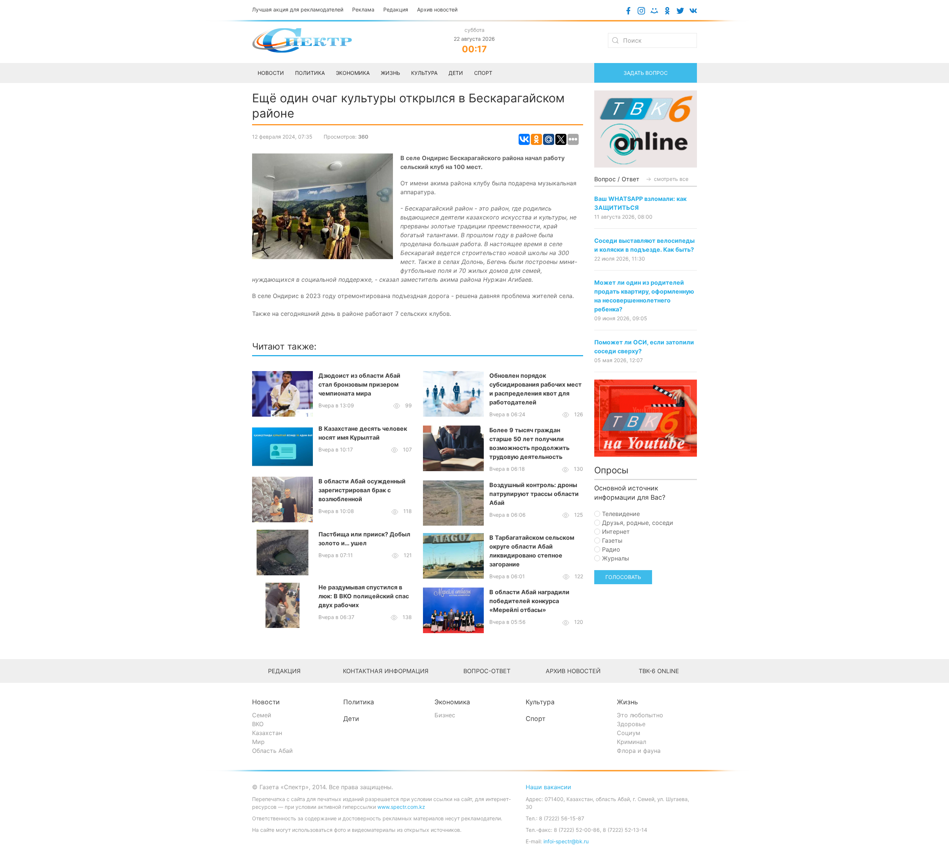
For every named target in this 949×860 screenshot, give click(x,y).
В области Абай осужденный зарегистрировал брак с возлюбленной (362, 490)
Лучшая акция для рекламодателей (297, 9)
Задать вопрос (646, 73)
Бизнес (444, 715)
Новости (266, 702)
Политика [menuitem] (310, 73)
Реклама (363, 9)
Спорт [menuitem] (483, 73)
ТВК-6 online (659, 671)
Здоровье (631, 724)
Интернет (615, 531)
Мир (258, 741)
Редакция (395, 9)
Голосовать (623, 577)
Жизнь (627, 702)
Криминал (631, 741)
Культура (540, 702)
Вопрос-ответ (486, 671)
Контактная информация (386, 671)
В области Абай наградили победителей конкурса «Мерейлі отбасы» (529, 600)
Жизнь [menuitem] (390, 73)
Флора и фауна (639, 750)
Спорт (535, 718)
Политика (358, 702)
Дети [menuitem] (456, 73)
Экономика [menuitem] (353, 73)
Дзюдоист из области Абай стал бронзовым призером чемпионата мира (359, 384)
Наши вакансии (548, 787)
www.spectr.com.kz (401, 807)
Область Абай (272, 750)
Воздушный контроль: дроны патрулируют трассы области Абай (534, 493)
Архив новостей (437, 9)
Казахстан (267, 733)
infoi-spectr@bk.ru (566, 841)
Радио (610, 549)
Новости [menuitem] (271, 73)
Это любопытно (640, 715)
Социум (628, 733)
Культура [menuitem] (424, 73)
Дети (351, 718)
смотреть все (670, 179)
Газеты (611, 540)
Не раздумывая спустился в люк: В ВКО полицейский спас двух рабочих (363, 596)
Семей (261, 715)
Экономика (452, 702)
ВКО (258, 724)
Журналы (614, 558)
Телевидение (620, 513)
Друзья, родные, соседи (636, 522)
